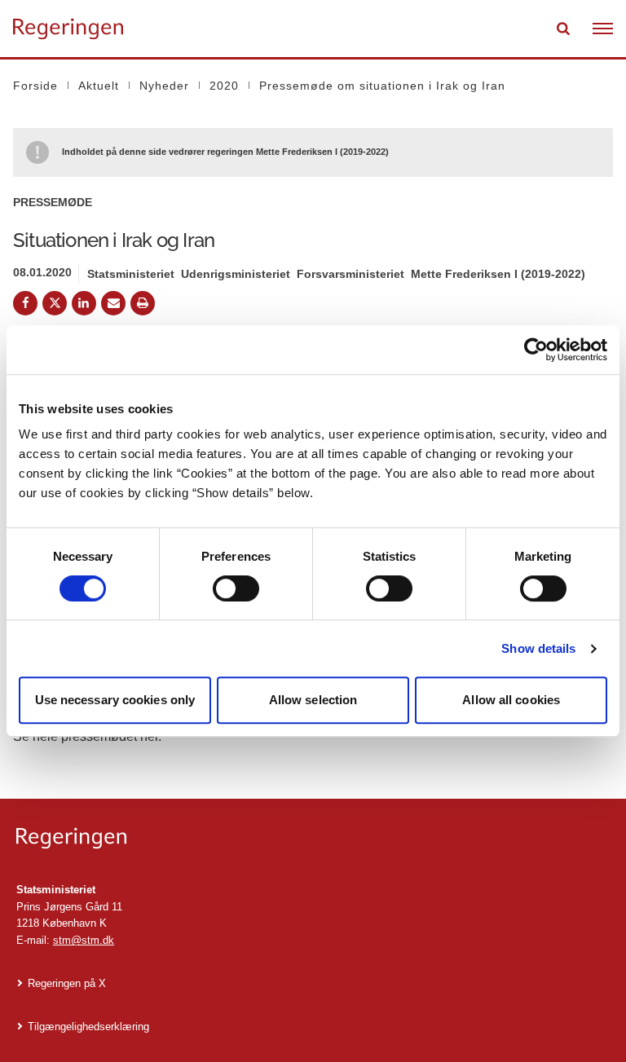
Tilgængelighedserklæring (88, 1026)
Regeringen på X (67, 983)
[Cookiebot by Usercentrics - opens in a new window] (536, 349)
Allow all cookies (511, 700)
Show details (538, 648)
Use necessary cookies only (115, 700)
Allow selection (313, 700)
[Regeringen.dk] (313, 838)
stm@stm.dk (83, 940)
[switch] (236, 588)
